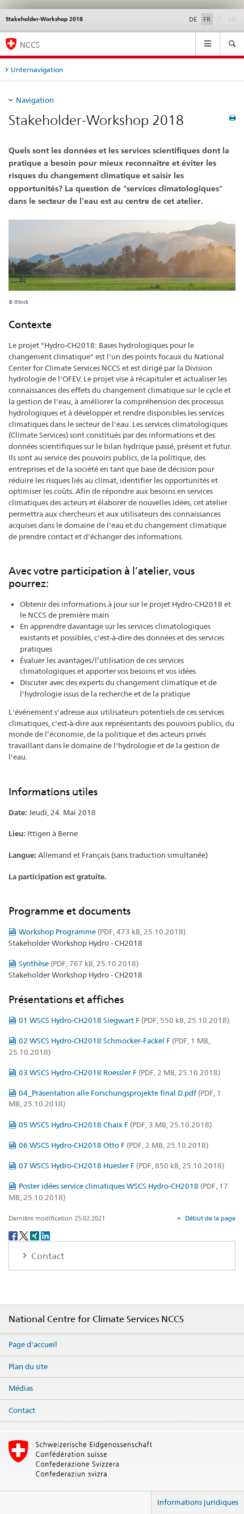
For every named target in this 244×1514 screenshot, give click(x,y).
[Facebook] (14, 1235)
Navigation (35, 99)
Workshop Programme (102, 931)
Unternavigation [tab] (37, 69)
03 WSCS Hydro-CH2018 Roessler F (119, 1072)
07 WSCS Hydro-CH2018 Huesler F (121, 1165)
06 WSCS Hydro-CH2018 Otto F (113, 1145)
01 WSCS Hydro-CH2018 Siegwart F (124, 1020)
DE (193, 19)
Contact (22, 1410)
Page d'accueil (33, 1344)
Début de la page (209, 1218)
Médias (21, 1388)
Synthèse (78, 963)
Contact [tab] (46, 1256)
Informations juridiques (197, 1502)
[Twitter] (24, 1235)
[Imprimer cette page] (232, 117)
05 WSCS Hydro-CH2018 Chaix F (115, 1124)
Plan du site (28, 1366)
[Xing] (35, 1235)
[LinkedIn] (45, 1235)
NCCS (30, 44)
